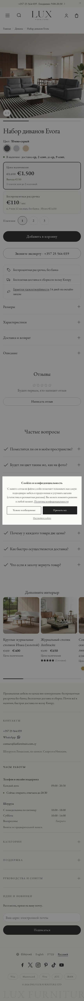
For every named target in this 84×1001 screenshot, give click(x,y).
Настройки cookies (42, 518)
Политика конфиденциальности (51, 501)
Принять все (60, 510)
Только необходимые (24, 510)
